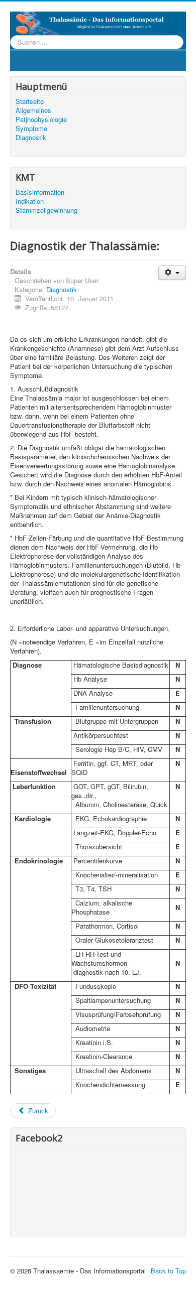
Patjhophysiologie (41, 119)
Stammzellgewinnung (46, 210)
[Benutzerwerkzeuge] (172, 273)
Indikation (30, 201)
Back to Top (168, 1270)
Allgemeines (33, 110)
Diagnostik (31, 137)
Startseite (30, 101)
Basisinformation (40, 192)
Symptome (31, 128)
